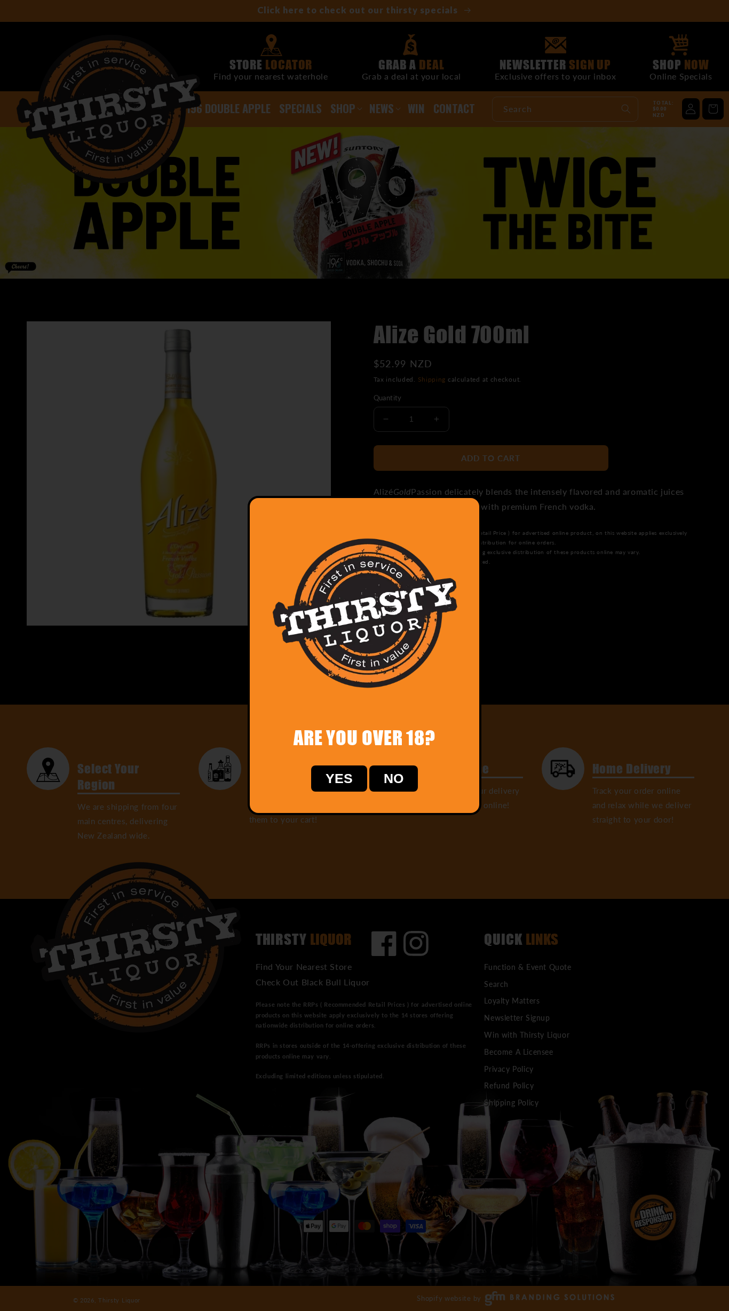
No (393, 778)
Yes (339, 778)
